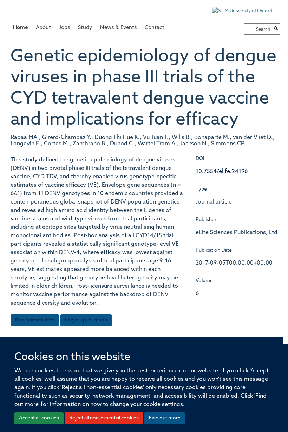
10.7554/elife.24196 (222, 171)
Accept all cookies (39, 418)
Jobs (64, 28)
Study (85, 28)
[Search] (276, 29)
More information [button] (34, 320)
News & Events (118, 28)
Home (20, 28)
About (43, 28)
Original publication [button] (86, 320)
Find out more (165, 418)
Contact (154, 28)
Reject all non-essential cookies (104, 418)
